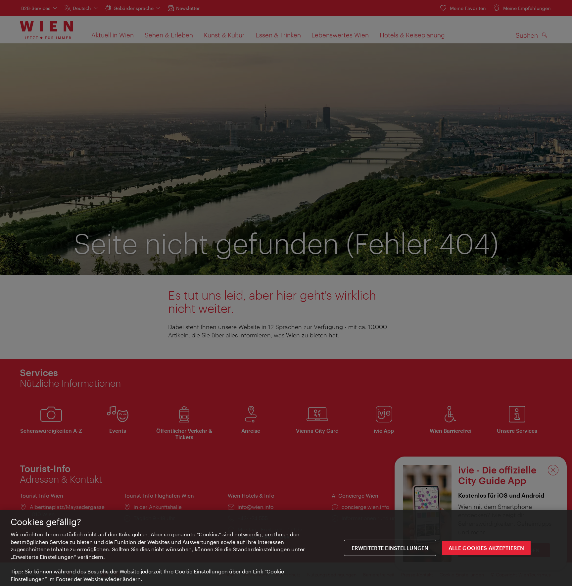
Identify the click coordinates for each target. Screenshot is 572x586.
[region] (286, 548)
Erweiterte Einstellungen (390, 548)
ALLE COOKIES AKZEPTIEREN (486, 548)
